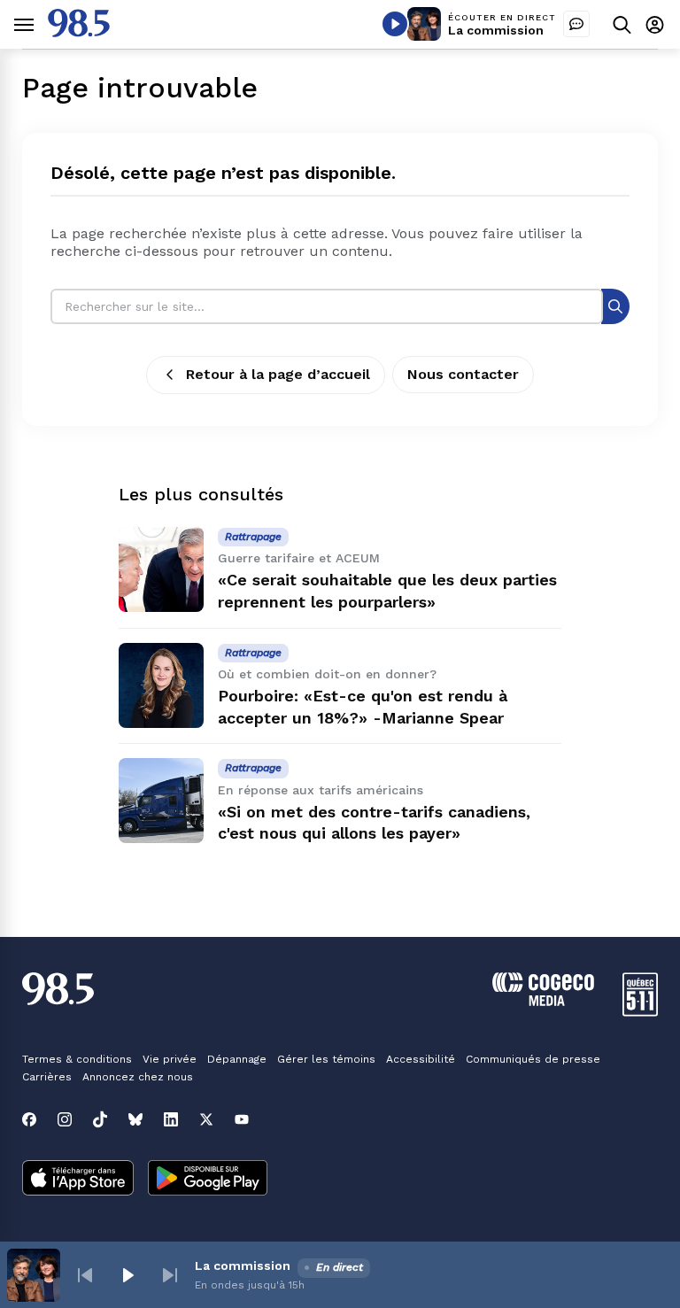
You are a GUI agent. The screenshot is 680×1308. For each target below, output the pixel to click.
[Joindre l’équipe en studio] (576, 24)
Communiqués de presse (533, 1059)
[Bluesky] (135, 1119)
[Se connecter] (655, 24)
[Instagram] (65, 1119)
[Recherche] (615, 306)
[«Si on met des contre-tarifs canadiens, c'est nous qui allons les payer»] (161, 800)
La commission (496, 30)
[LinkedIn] (171, 1119)
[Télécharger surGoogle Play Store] (207, 1179)
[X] (206, 1119)
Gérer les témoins (326, 1059)
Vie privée (170, 1059)
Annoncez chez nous (137, 1077)
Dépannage (237, 1059)
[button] (85, 1275)
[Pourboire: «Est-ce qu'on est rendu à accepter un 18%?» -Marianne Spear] (161, 685)
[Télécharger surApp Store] (78, 1179)
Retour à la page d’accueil (278, 374)
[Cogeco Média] (543, 1001)
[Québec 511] (640, 1011)
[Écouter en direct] (395, 24)
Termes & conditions (77, 1059)
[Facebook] (29, 1119)
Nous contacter (463, 374)
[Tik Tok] (100, 1119)
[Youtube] (242, 1119)
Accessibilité (420, 1059)
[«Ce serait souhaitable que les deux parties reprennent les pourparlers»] (161, 569)
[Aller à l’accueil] (79, 32)
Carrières (47, 1077)
